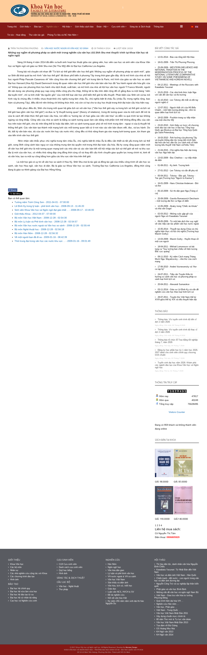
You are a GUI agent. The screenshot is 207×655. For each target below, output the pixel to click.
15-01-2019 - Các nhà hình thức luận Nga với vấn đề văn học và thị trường (175, 93)
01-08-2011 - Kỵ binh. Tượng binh (173, 165)
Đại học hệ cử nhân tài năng (23, 597)
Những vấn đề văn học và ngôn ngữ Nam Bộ (177, 592)
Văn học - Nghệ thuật (69, 586)
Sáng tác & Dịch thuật (140, 26)
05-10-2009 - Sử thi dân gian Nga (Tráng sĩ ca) (176, 192)
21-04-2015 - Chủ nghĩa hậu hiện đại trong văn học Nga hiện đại (176, 151)
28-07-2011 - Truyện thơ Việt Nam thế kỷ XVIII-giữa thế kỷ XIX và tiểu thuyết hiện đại (176, 298)
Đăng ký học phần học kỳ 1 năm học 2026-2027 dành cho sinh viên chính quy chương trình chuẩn (176, 352)
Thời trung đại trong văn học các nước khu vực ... (40, 241)
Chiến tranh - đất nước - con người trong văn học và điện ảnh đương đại (176, 579)
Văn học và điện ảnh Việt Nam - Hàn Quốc (176, 575)
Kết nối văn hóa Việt (117, 598)
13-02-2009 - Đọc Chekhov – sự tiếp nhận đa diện (176, 159)
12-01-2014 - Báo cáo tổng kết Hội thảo (175, 57)
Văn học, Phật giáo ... (166, 607)
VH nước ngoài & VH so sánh (122, 576)
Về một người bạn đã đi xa (28, 237)
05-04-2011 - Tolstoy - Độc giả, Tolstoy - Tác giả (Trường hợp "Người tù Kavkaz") (175, 176)
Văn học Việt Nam (116, 579)
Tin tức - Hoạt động (16, 35)
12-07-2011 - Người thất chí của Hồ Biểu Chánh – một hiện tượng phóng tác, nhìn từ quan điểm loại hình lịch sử (175, 110)
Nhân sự (14, 570)
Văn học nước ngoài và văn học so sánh (66, 48)
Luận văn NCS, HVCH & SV (121, 592)
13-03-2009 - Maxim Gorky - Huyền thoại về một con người (177, 240)
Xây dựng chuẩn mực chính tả (170, 616)
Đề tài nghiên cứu (116, 595)
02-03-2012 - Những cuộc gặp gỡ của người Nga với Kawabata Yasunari (174, 215)
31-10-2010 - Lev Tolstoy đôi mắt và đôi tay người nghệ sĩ (176, 101)
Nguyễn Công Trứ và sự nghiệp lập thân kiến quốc (176, 584)
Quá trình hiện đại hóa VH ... (169, 601)
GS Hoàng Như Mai (165, 628)
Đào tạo (37, 26)
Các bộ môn (16, 567)
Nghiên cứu (51, 26)
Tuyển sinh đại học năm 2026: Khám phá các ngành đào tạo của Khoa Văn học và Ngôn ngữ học (177, 365)
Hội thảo (66, 26)
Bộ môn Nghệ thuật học (27, 229)
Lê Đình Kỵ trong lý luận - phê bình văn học (37, 206)
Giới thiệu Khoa (23, 214)
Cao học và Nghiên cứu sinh (23, 600)
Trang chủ (12, 26)
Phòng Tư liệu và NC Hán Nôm (61, 35)
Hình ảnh (14, 579)
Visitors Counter (177, 412)
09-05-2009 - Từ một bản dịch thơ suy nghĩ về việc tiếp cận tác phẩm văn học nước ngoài (177, 222)
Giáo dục (112, 589)
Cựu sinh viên (118, 26)
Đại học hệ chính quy (20, 588)
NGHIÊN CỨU (113, 559)
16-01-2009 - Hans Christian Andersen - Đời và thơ (176, 184)
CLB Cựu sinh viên (68, 564)
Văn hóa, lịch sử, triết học (120, 585)
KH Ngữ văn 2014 (164, 634)
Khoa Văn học (16, 564)
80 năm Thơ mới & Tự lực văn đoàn (173, 619)
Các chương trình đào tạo (22, 576)
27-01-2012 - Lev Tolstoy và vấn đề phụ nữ (177, 170)
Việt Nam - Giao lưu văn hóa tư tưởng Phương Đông (173, 596)
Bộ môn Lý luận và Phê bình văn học (34, 221)
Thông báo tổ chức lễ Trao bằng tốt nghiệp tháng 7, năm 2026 (176, 341)
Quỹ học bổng (65, 570)
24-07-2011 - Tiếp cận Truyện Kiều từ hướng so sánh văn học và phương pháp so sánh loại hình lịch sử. (175, 276)
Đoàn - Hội (102, 26)
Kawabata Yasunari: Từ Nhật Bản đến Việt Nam (175, 570)
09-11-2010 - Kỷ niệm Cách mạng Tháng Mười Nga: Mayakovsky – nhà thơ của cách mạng (176, 259)
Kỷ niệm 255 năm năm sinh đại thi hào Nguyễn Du (125, 602)
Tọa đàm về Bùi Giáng (166, 625)
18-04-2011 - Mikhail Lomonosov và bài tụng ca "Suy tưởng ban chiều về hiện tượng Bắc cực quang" (176, 249)
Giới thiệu (24, 26)
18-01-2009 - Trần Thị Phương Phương (176, 62)
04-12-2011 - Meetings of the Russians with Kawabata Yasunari (176, 86)
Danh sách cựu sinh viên (70, 567)
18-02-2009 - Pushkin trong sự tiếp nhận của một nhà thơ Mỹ (175, 118)
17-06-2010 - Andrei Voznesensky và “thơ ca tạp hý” (176, 267)
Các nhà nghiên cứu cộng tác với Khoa (28, 573)
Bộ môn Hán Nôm (24, 233)
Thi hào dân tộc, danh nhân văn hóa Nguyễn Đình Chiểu (176, 565)
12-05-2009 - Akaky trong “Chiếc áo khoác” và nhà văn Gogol (176, 207)
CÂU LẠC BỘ (63, 581)
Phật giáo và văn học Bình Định (171, 589)
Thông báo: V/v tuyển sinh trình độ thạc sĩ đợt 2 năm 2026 (176, 330)
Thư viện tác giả (36, 35)
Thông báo (158, 26)
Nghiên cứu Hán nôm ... (167, 604)
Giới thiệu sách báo (84, 26)
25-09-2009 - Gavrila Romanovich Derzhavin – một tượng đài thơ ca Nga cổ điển (177, 199)
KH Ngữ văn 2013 (164, 631)
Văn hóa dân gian (116, 570)
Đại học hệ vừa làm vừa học (23, 591)
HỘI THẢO (159, 559)
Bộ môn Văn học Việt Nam (28, 217)
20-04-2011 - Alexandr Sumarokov (173, 284)
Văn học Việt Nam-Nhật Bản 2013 (172, 622)
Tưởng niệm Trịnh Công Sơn (30, 202)
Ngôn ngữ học (114, 567)
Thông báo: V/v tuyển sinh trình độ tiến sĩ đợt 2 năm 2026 (176, 320)
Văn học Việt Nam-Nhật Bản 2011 (172, 613)
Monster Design (131, 647)
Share (12, 190)
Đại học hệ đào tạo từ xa (21, 594)
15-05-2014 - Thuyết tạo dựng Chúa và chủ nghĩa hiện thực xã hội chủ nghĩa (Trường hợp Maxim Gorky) (177, 231)
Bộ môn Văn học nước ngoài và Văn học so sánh (40, 225)
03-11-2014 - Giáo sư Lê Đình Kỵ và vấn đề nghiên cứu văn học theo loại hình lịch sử (177, 290)
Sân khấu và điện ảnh (118, 582)
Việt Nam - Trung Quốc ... (168, 610)
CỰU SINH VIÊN (65, 559)
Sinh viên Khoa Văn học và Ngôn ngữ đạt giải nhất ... (42, 210)
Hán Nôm (112, 564)
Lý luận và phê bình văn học (121, 573)
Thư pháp (63, 589)
